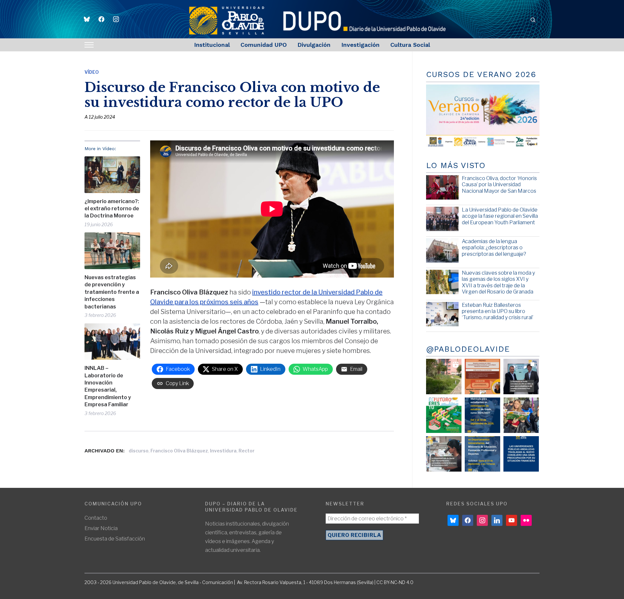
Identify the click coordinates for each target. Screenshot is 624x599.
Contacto (95, 518)
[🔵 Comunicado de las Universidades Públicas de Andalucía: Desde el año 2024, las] (521, 454)
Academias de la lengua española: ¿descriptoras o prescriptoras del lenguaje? (494, 247)
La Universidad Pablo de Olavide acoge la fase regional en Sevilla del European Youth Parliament (500, 216)
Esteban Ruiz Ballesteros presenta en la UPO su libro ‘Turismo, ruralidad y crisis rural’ (497, 311)
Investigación (360, 44)
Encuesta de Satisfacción (114, 539)
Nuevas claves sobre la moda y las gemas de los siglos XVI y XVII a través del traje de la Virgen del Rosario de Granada (498, 282)
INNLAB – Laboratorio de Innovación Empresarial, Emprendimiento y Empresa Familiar (107, 386)
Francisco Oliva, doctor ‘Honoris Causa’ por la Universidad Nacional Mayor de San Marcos (499, 184)
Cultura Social (410, 44)
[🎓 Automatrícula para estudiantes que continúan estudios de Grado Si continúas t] (482, 415)
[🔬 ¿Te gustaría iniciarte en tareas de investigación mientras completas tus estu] (482, 454)
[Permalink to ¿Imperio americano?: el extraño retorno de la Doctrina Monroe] (112, 174)
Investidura (223, 450)
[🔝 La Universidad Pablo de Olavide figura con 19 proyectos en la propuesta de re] (444, 454)
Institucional (212, 44)
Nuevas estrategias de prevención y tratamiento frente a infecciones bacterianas (111, 292)
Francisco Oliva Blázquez (179, 450)
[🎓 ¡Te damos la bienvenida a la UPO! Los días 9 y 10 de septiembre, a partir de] (444, 415)
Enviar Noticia (101, 528)
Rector (246, 450)
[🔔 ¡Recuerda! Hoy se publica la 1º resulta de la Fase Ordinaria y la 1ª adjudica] (521, 415)
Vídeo (91, 72)
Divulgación (314, 44)
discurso (139, 450)
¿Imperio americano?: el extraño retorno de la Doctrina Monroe (111, 208)
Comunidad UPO (263, 44)
